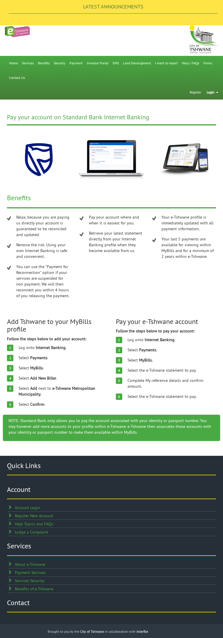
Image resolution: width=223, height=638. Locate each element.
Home (13, 63)
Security (59, 63)
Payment (76, 63)
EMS (116, 63)
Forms (207, 63)
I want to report (166, 63)
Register (195, 92)
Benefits (44, 63)
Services (28, 63)
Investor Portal (98, 63)
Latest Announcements (113, 6)
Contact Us (17, 77)
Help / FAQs (190, 63)
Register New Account (34, 515)
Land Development (137, 63)
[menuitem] (13, 63)
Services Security (29, 580)
